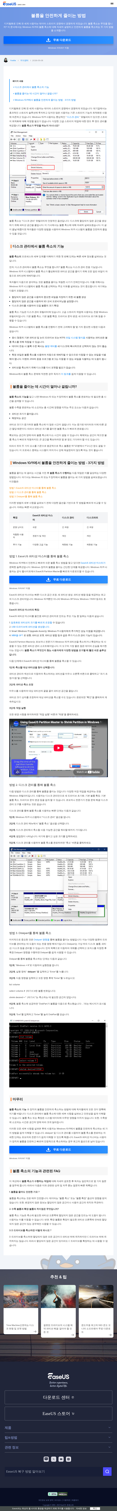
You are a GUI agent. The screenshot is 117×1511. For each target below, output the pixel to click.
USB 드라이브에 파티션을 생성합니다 (30, 627)
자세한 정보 (81, 1509)
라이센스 (58, 1500)
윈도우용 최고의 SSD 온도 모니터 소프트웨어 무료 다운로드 (96, 1328)
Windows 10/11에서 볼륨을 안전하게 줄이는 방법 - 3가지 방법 (45, 100)
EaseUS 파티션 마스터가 (93, 563)
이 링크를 (66, 374)
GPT (21, 635)
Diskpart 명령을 (42, 940)
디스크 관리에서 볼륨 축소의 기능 (32, 87)
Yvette (13, 61)
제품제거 (75, 1500)
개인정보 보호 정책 (45, 1500)
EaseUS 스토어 (56, 1413)
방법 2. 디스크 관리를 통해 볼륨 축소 (27, 492)
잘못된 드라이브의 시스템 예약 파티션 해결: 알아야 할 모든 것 (58, 1328)
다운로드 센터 (56, 1397)
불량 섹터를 (51, 346)
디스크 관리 (73, 117)
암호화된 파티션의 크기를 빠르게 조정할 (31, 622)
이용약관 (66, 1500)
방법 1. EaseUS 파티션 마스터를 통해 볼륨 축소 (32, 488)
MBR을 (15, 635)
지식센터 (24, 61)
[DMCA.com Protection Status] (62, 1494)
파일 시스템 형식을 (75, 338)
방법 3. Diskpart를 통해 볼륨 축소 (26, 496)
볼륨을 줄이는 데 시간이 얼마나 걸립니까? (36, 93)
